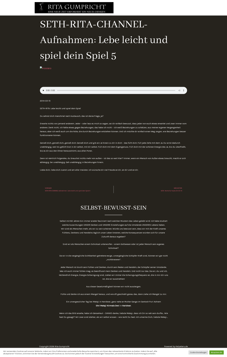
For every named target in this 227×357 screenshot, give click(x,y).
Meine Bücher (172, 7)
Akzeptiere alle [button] (216, 352)
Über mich (156, 7)
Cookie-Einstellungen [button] (198, 352)
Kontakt (186, 7)
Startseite (142, 7)
